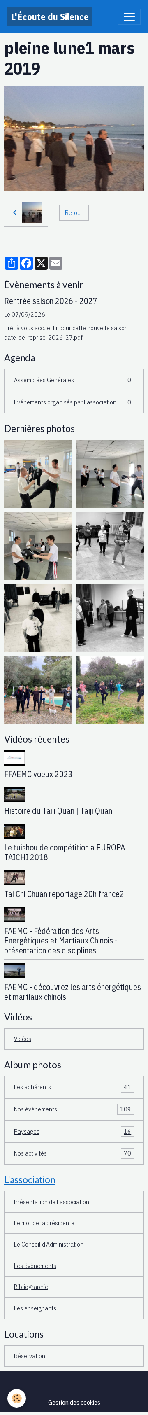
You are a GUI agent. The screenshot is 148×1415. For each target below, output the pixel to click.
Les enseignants (35, 1308)
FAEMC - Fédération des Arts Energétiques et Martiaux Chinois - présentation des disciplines (61, 941)
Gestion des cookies (74, 1402)
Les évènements (35, 1265)
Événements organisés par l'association (73, 402)
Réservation (29, 1356)
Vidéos (22, 1038)
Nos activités (73, 1153)
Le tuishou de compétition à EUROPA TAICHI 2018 (64, 852)
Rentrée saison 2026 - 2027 (50, 301)
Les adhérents (73, 1087)
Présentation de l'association (51, 1202)
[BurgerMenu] (129, 17)
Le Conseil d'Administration (48, 1244)
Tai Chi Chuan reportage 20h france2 (64, 894)
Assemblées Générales (73, 380)
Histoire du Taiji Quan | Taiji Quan (58, 811)
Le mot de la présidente (44, 1223)
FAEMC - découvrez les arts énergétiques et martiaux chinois (72, 992)
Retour (74, 212)
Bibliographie (31, 1286)
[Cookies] (16, 1398)
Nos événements (73, 1109)
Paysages (73, 1131)
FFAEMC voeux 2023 (38, 774)
